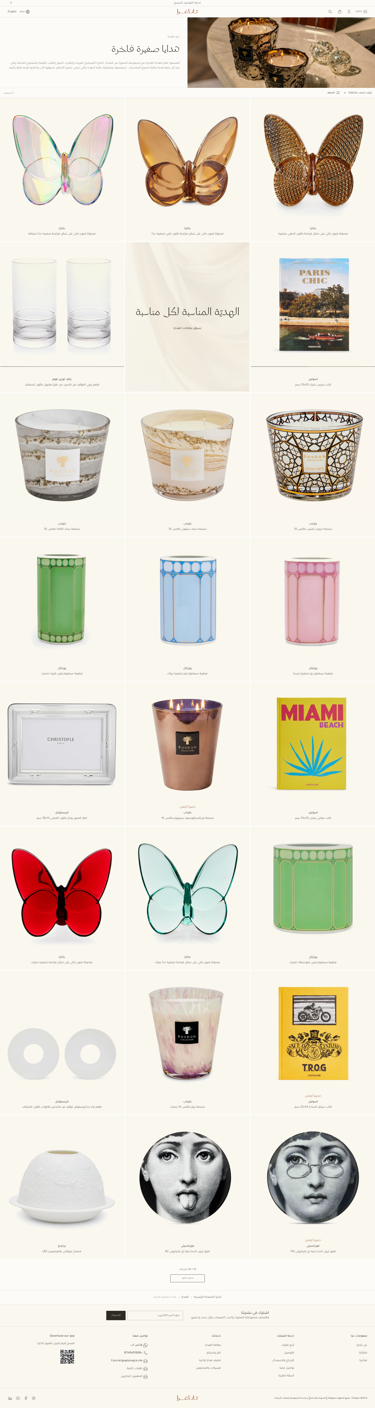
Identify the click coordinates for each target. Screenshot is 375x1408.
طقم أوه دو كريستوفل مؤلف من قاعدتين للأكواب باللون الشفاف (62, 1107)
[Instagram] (33, 1398)
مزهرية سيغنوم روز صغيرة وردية (313, 673)
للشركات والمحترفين (208, 1368)
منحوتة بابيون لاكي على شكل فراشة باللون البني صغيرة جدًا (188, 234)
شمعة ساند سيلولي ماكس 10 (188, 529)
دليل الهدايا (174, 37)
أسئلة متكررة (286, 1375)
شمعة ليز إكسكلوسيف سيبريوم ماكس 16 (187, 818)
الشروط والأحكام (318, 1398)
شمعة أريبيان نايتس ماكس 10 (313, 529)
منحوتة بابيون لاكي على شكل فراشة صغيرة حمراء (61, 962)
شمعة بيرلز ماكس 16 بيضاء (187, 1107)
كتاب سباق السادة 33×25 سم (313, 1107)
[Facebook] (25, 1398)
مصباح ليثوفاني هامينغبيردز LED (61, 1251)
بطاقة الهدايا (213, 1345)
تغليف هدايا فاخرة (210, 1360)
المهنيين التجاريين (131, 1376)
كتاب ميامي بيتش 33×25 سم (313, 818)
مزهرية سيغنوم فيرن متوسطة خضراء (313, 962)
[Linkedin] (10, 1398)
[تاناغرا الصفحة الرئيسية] (187, 12)
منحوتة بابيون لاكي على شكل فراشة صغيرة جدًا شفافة (62, 234)
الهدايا (185, 1297)
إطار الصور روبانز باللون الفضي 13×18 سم (62, 818)
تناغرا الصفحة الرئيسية (207, 1297)
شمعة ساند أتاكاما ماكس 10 (62, 529)
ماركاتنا (363, 1353)
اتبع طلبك (287, 1345)
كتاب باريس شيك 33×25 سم (313, 385)
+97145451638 (133, 1353)
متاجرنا (363, 1360)
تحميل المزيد (187, 1278)
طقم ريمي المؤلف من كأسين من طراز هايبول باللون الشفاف (62, 385)
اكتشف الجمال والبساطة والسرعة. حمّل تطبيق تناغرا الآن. (187, 3)
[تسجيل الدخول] (349, 11)
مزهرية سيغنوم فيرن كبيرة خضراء (62, 673)
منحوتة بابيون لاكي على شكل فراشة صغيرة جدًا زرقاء (187, 962)
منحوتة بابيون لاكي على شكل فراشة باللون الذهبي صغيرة (313, 234)
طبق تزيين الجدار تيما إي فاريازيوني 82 (187, 1251)
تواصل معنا (286, 1368)
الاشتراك (116, 1315)
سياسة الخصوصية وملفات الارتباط (291, 1398)
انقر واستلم (214, 1353)
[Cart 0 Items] (339, 11)
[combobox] (350, 93)
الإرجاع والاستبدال (283, 1360)
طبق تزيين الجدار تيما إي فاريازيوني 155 (313, 1251)
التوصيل (289, 1353)
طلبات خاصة (134, 1368)
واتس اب (136, 1345)
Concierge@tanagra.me (126, 1360)
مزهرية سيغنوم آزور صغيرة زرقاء (187, 673)
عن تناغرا (361, 1345)
